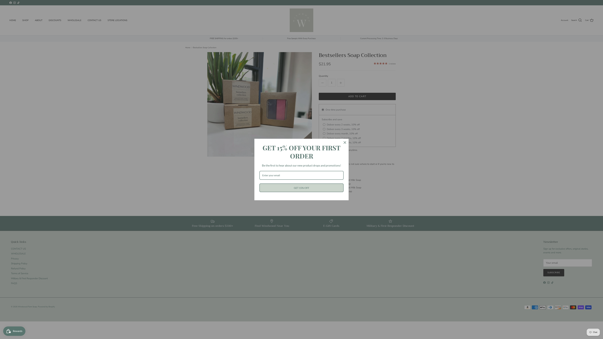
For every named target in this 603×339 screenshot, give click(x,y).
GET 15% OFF (301, 187)
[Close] (345, 142)
